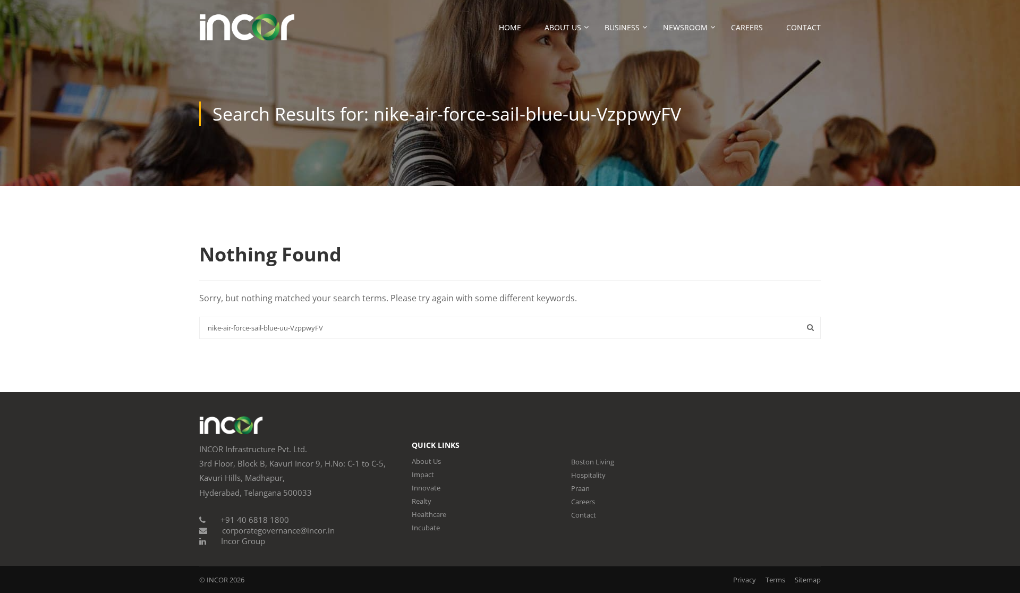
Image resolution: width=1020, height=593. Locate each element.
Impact (423, 474)
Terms (775, 579)
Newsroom (685, 27)
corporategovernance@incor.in (278, 530)
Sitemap (808, 579)
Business (622, 27)
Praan (580, 488)
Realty (421, 501)
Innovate (426, 488)
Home (510, 27)
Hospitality (588, 475)
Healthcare (429, 514)
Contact (803, 27)
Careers (747, 27)
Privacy (744, 579)
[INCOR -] (247, 32)
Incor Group (243, 541)
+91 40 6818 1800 (254, 519)
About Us (563, 27)
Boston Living (592, 462)
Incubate (426, 527)
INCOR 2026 (225, 579)
